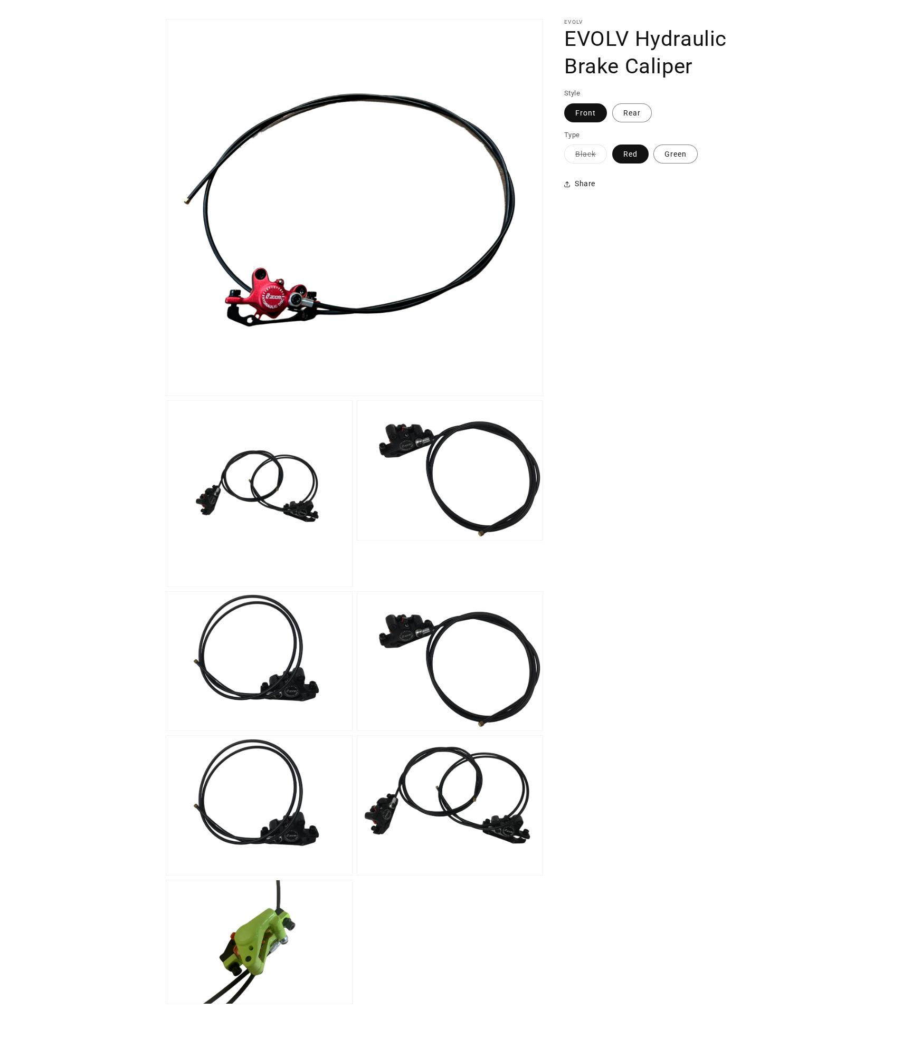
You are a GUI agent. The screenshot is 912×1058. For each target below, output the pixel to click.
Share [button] (585, 183)
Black (591, 156)
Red (630, 154)
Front (585, 113)
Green (675, 154)
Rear (632, 113)
